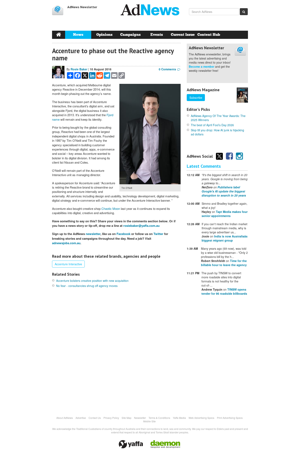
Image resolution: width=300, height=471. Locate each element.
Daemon (165, 444)
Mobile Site (149, 421)
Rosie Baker (79, 69)
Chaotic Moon (110, 208)
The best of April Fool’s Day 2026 (212, 125)
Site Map (126, 417)
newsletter (93, 234)
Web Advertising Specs (201, 417)
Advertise (81, 417)
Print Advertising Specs (230, 417)
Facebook (123, 234)
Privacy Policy (111, 417)
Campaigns (130, 35)
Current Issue (183, 35)
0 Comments (167, 69)
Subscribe (195, 98)
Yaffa (131, 444)
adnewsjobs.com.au (66, 243)
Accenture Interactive (68, 264)
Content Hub (208, 35)
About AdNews (64, 417)
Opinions (104, 35)
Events (156, 35)
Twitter (158, 234)
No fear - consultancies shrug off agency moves (87, 286)
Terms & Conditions (159, 417)
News (78, 35)
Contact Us (95, 417)
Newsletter (140, 417)
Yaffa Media (179, 417)
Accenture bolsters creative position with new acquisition (92, 281)
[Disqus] (116, 351)
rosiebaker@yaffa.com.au (141, 225)
